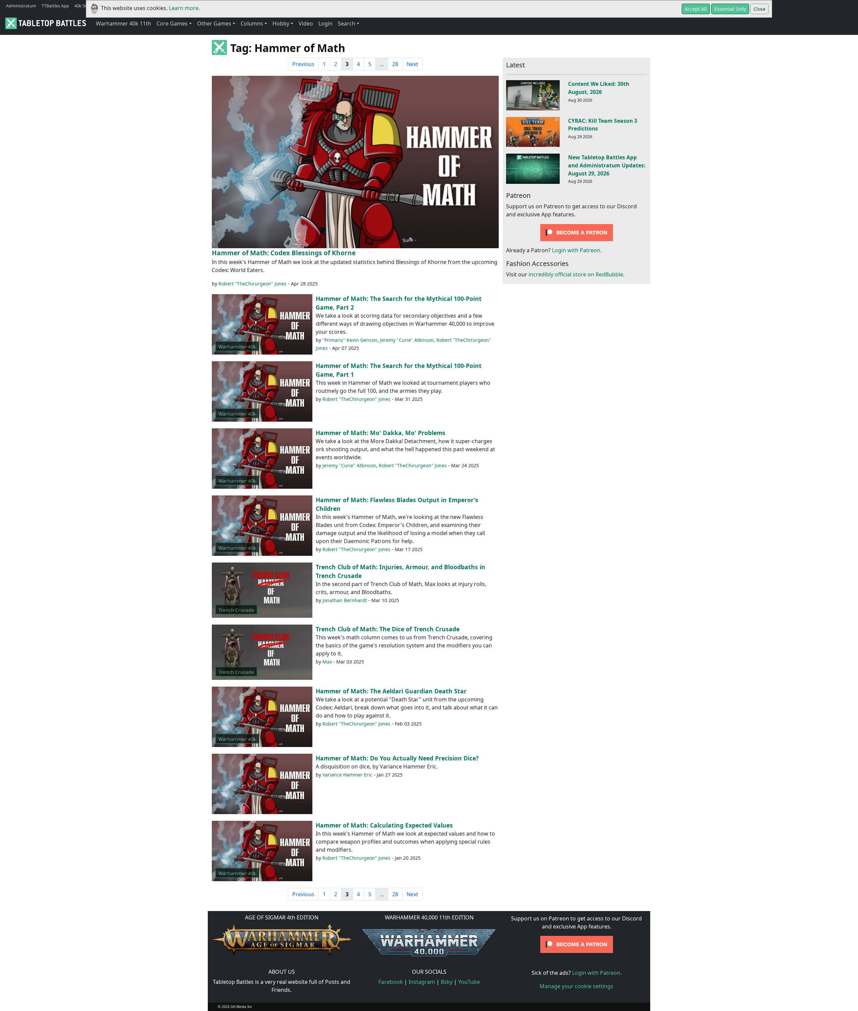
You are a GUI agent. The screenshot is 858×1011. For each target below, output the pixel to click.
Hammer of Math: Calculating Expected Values (384, 825)
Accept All (696, 9)
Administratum (21, 6)
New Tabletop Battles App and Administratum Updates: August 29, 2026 (607, 165)
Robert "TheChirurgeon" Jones (253, 283)
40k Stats (83, 6)
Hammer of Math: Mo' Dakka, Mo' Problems (380, 433)
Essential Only (730, 9)
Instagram (422, 982)
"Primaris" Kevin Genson (349, 340)
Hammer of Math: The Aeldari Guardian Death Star (391, 691)
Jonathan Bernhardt (344, 600)
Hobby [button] (280, 23)
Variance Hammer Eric (347, 774)
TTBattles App (55, 6)
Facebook (390, 982)
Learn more (183, 8)
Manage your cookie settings (576, 986)
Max (327, 661)
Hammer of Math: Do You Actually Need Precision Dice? (397, 758)
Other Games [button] (214, 23)
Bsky (446, 982)
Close (759, 9)
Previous (303, 64)
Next (412, 64)
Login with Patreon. (577, 250)
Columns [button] (252, 23)
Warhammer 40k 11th (123, 23)
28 (395, 64)
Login (325, 23)
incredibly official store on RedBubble (576, 274)
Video (306, 23)
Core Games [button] (172, 23)
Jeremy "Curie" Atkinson (407, 340)
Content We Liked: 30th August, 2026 (598, 88)
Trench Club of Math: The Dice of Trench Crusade (387, 629)
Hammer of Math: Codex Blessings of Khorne (284, 252)
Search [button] (346, 23)
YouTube (469, 982)
